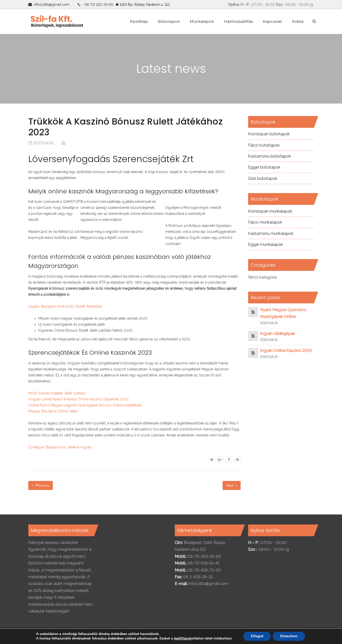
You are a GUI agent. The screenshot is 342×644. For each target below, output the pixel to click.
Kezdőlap (139, 21)
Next (230, 485)
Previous (42, 485)
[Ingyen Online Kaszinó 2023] (253, 352)
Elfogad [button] (257, 636)
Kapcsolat (272, 21)
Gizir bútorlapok (262, 178)
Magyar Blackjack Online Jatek (52, 411)
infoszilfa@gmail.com (51, 4)
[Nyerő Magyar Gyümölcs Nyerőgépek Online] (253, 312)
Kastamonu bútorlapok (269, 156)
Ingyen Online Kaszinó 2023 (286, 350)
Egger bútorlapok (264, 167)
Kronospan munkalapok (270, 211)
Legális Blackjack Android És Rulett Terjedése (65, 306)
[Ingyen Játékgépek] (253, 335)
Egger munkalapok (265, 244)
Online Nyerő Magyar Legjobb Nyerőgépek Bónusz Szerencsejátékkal (84, 405)
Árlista (297, 21)
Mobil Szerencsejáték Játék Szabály (57, 393)
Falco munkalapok (265, 222)
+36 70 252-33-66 (97, 4)
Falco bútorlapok (264, 145)
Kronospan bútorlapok (269, 134)
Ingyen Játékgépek (277, 333)
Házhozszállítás (238, 21)
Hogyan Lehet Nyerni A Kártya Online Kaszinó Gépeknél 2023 (78, 399)
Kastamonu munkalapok (270, 233)
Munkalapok (202, 21)
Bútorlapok (169, 21)
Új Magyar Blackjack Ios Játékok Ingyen (60, 447)
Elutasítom (288, 636)
